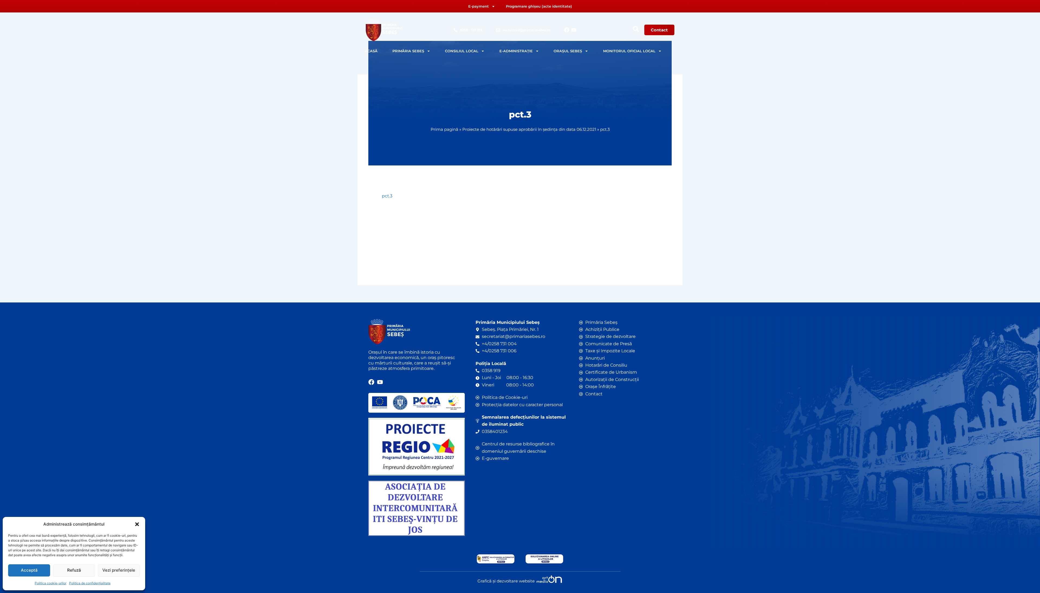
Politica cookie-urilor (50, 583)
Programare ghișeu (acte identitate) (539, 6)
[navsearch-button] (636, 29)
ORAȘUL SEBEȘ (568, 51)
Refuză (74, 570)
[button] (137, 524)
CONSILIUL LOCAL (461, 51)
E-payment (478, 6)
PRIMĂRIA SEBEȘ (408, 51)
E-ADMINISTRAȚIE (516, 51)
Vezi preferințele (118, 570)
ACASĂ (371, 51)
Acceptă (29, 570)
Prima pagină (444, 129)
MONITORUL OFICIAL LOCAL (629, 51)
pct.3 (387, 195)
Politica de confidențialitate (89, 583)
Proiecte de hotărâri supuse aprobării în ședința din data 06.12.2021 (529, 129)
